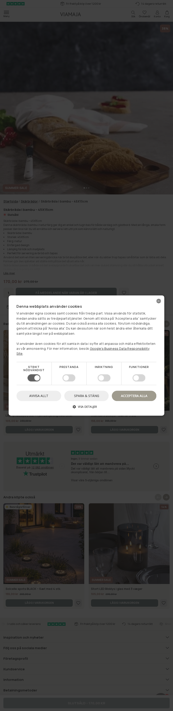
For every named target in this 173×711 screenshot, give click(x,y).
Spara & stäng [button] (86, 396)
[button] (86, 408)
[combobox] (159, 301)
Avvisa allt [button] (38, 396)
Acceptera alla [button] (134, 396)
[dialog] (86, 355)
